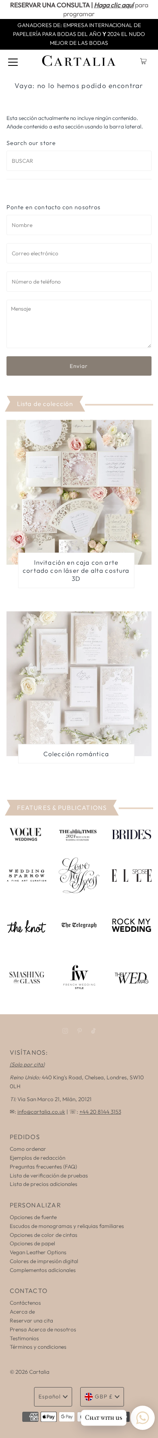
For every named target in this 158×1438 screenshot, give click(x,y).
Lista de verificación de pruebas (49, 1175)
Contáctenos (25, 1302)
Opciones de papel (32, 1243)
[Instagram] (65, 1030)
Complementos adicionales (43, 1270)
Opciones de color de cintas (43, 1234)
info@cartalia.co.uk (41, 1111)
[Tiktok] (93, 1030)
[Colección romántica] (79, 683)
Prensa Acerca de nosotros (43, 1329)
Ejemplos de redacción (37, 1157)
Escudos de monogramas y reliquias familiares (67, 1226)
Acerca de (22, 1311)
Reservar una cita (31, 1320)
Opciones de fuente (33, 1217)
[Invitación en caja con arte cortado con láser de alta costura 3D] (79, 492)
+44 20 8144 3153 (100, 1111)
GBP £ (104, 1396)
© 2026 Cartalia (29, 1371)
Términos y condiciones (38, 1346)
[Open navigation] (13, 61)
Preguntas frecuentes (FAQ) (43, 1166)
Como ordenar (28, 1148)
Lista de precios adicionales (43, 1184)
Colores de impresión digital (44, 1261)
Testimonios (24, 1338)
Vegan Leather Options (38, 1252)
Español (49, 1396)
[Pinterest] (79, 1030)
